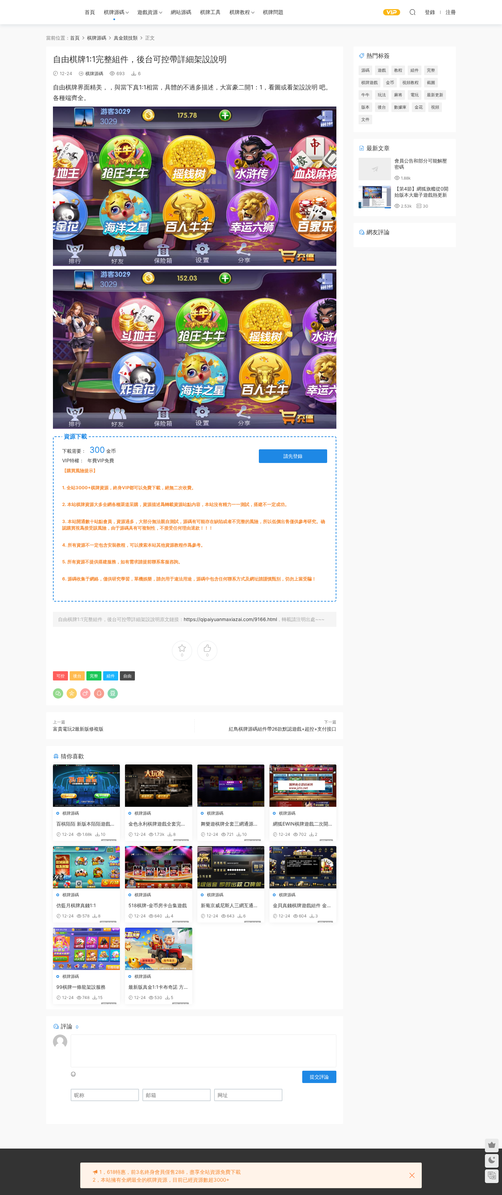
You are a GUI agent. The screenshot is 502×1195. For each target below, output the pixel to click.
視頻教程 (410, 82)
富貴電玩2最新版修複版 (78, 729)
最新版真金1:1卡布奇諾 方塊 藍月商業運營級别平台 (158, 987)
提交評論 (319, 1077)
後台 (77, 675)
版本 (365, 107)
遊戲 (382, 70)
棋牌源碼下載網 (58, 12)
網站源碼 (181, 12)
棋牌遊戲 (369, 82)
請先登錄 (293, 456)
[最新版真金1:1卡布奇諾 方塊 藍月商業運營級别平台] (158, 949)
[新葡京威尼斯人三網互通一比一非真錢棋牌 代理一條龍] (230, 867)
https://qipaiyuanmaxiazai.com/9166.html (230, 619)
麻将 (398, 94)
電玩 (414, 94)
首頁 (90, 12)
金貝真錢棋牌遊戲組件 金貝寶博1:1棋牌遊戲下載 (302, 905)
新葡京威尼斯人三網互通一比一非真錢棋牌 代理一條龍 (230, 905)
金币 (390, 82)
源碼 (365, 70)
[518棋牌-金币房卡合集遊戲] (158, 867)
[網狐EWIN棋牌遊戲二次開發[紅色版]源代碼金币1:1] (302, 785)
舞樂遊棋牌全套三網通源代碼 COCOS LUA (229, 824)
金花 (419, 107)
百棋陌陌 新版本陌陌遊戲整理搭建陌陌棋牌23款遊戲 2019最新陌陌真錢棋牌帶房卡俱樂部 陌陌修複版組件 (85, 824)
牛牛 (365, 94)
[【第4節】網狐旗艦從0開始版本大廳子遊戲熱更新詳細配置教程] (375, 197)
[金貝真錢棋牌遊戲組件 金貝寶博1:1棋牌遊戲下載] (302, 867)
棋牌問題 (273, 12)
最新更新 (435, 94)
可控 (60, 675)
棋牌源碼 (114, 12)
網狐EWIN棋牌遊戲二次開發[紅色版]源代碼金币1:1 (303, 824)
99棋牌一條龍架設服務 (81, 987)
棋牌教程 (239, 12)
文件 (365, 119)
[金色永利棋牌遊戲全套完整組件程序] (158, 785)
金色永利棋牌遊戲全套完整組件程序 (157, 824)
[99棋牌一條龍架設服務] (86, 949)
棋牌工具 (210, 12)
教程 (398, 70)
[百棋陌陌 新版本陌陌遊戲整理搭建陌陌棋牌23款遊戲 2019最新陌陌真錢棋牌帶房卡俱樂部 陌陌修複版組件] (86, 785)
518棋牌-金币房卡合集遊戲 (157, 905)
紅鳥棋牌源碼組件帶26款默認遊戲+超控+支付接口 (282, 729)
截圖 (431, 82)
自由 (59, 87)
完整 (94, 675)
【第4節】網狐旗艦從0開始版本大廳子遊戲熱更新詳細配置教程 (421, 195)
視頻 (435, 107)
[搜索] (412, 12)
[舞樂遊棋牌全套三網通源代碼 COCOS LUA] (230, 785)
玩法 (382, 94)
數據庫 (400, 107)
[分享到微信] (58, 693)
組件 (111, 675)
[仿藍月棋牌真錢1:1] (86, 867)
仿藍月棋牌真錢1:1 (76, 905)
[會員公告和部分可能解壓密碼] (375, 169)
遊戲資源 (147, 12)
